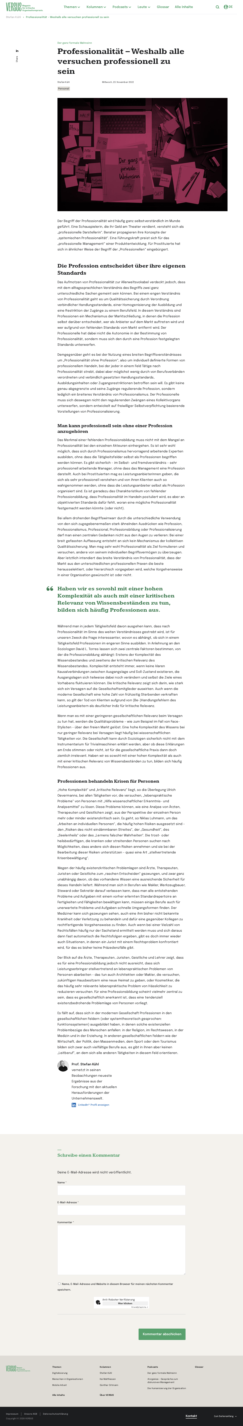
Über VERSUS (107, 1395)
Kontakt (191, 1416)
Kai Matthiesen (108, 1379)
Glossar (199, 1367)
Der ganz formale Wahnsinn (162, 1373)
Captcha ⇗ (139, 1307)
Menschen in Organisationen (67, 1379)
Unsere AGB (30, 1414)
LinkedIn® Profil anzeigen (93, 1105)
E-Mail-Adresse (68, 1202)
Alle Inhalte (58, 1395)
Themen (56, 1367)
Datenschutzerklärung (55, 1414)
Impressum (12, 1414)
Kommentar (65, 1222)
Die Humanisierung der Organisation (166, 1388)
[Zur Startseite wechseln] (24, 7)
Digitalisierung (60, 1373)
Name (62, 1182)
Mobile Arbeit (59, 1385)
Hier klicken (125, 1303)
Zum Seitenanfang (223, 1416)
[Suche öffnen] (218, 7)
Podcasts (152, 1367)
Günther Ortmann (109, 1385)
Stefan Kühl (106, 1373)
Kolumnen (105, 1367)
